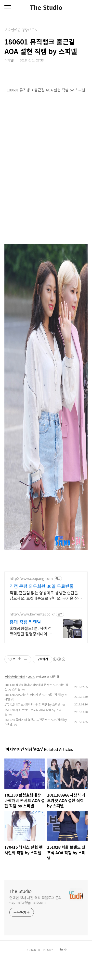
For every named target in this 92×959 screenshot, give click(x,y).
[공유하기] (19, 659)
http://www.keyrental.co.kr (32, 614)
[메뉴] (8, 7)
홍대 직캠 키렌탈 (25, 622)
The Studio (46, 7)
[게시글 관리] (26, 659)
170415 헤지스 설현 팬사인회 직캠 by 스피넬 (32, 704)
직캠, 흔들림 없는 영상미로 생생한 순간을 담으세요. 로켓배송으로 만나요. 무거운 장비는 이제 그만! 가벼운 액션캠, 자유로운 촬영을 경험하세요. (46, 595)
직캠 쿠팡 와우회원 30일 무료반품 (42, 586)
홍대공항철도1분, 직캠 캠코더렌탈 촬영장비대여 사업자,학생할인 (31, 630)
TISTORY (47, 949)
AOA (31, 676)
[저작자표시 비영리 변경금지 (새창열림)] (59, 659)
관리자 (62, 949)
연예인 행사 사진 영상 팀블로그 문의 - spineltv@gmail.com (35, 900)
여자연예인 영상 (15, 676)
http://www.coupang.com (31, 578)
